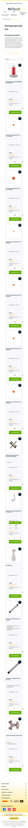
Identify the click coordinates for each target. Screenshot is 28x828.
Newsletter (20, 814)
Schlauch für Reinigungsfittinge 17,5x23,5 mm (13, 511)
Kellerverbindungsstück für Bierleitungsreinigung (12, 456)
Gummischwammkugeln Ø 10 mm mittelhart (13, 135)
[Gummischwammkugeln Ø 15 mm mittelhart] (13, 178)
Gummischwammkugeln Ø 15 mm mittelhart (13, 189)
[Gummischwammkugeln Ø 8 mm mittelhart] (13, 338)
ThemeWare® (14, 826)
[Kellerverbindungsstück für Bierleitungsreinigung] (13, 445)
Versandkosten (23, 821)
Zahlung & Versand (19, 815)
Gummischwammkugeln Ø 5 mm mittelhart (14, 242)
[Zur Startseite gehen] (14, 9)
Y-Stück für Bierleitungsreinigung (14, 735)
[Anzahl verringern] (10, 538)
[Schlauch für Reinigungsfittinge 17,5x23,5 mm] (13, 500)
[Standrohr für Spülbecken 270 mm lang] (13, 668)
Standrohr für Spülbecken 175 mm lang (13, 619)
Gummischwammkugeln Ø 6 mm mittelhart (14, 296)
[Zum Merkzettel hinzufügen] (19, 65)
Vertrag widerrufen (14, 818)
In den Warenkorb (15, 112)
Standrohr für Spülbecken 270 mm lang (13, 679)
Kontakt (6, 814)
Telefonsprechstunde (13, 814)
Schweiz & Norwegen (9, 815)
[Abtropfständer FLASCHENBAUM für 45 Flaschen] (13, 71)
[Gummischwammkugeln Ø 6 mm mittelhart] (13, 285)
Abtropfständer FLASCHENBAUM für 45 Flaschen (14, 82)
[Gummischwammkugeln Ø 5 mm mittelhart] (13, 231)
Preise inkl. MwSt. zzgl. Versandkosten (13, 101)
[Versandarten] (13, 801)
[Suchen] (25, 9)
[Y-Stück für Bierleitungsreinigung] (13, 725)
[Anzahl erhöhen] (18, 538)
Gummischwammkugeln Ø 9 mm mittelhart (14, 402)
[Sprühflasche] (13, 555)
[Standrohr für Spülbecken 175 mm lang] (13, 608)
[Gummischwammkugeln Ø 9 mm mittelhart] (13, 391)
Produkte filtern (15, 53)
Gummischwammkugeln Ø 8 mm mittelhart (14, 349)
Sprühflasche (9, 565)
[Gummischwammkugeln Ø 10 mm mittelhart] (13, 125)
